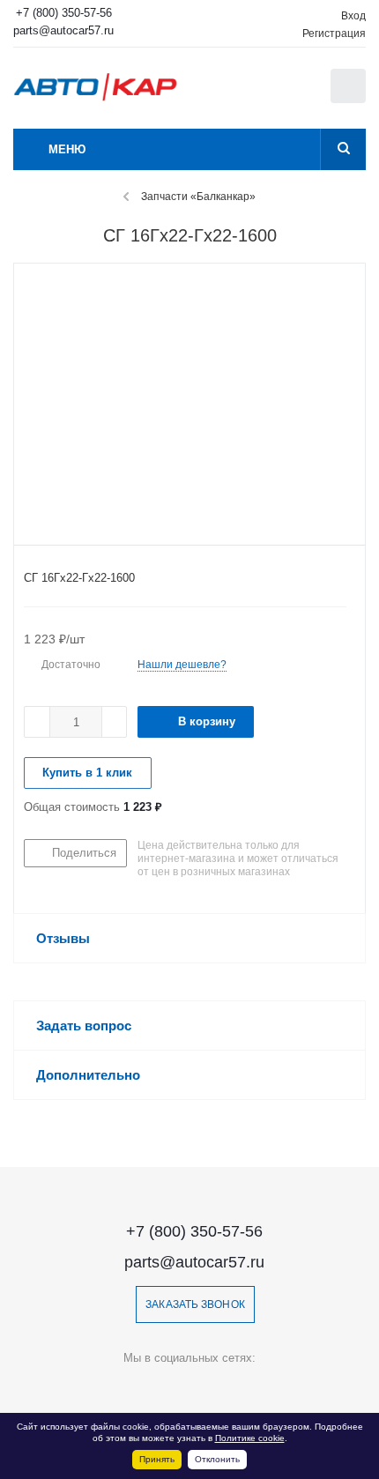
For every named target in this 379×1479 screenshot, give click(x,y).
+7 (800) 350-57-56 (64, 12)
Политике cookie (250, 1438)
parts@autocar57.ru (63, 30)
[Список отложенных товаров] (298, 91)
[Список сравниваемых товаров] (260, 94)
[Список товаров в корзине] (350, 99)
